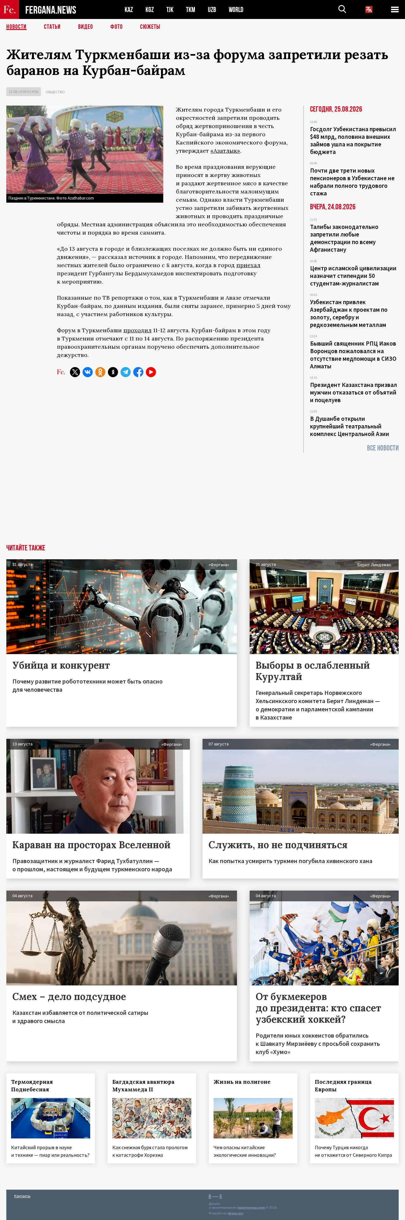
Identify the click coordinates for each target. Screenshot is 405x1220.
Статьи (52, 27)
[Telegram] (126, 372)
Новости (16, 27)
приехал (248, 265)
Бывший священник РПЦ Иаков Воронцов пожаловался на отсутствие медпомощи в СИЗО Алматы (353, 355)
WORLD (236, 10)
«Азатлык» (225, 150)
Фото (116, 27)
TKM (190, 10)
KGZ (150, 10)
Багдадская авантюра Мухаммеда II (143, 1085)
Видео (85, 27)
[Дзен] (113, 372)
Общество (55, 91)
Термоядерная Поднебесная (32, 1085)
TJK (169, 10)
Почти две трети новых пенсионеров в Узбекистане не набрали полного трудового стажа (352, 182)
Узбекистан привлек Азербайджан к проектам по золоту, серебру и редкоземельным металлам (349, 313)
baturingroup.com (251, 1207)
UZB (212, 10)
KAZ (129, 10)
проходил (137, 330)
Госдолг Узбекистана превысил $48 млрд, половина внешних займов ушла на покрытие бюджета (353, 140)
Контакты (22, 1195)
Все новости (383, 448)
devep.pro (235, 1213)
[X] (75, 372)
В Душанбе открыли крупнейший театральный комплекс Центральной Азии (349, 426)
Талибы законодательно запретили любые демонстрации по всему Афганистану (344, 238)
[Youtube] (151, 372)
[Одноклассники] (100, 372)
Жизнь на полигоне (242, 1081)
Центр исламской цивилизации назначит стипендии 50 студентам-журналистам (353, 275)
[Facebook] (138, 372)
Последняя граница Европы (343, 1085)
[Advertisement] (202, 497)
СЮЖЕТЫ (150, 27)
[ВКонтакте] (88, 372)
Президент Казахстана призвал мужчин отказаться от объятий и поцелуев (353, 392)
